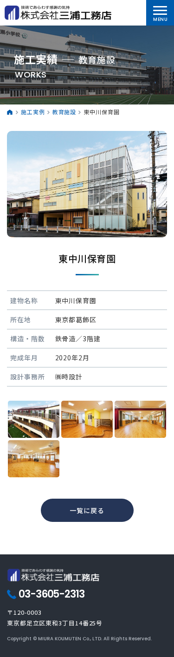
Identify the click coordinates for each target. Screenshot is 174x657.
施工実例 (33, 112)
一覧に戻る (87, 510)
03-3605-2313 (51, 594)
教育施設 (64, 112)
